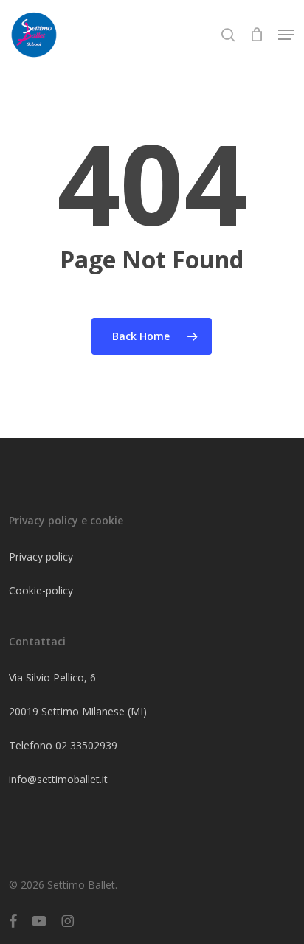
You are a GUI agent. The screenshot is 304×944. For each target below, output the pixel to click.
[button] (286, 34)
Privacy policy (41, 556)
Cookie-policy (41, 590)
